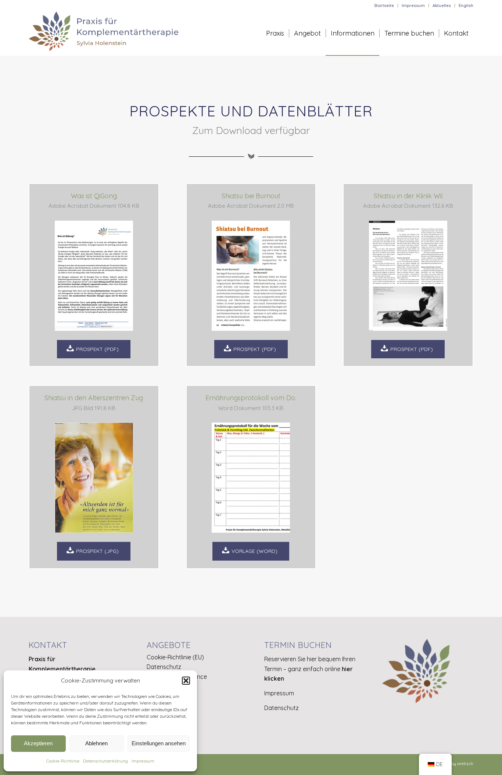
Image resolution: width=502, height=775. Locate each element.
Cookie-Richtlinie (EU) (175, 657)
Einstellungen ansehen (159, 743)
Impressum (143, 761)
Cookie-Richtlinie (62, 761)
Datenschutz (164, 666)
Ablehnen (96, 743)
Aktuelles (442, 5)
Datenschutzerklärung (105, 761)
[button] (186, 680)
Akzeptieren (38, 743)
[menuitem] (384, 5)
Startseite (384, 5)
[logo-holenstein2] (104, 33)
